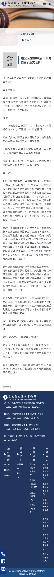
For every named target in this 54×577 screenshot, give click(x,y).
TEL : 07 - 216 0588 (12, 428)
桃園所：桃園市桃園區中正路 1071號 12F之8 (23, 414)
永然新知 (27, 34)
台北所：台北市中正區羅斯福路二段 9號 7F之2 (24, 403)
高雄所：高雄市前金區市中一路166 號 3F (22, 425)
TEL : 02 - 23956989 (13, 406)
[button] (44, 4)
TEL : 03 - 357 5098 (12, 417)
